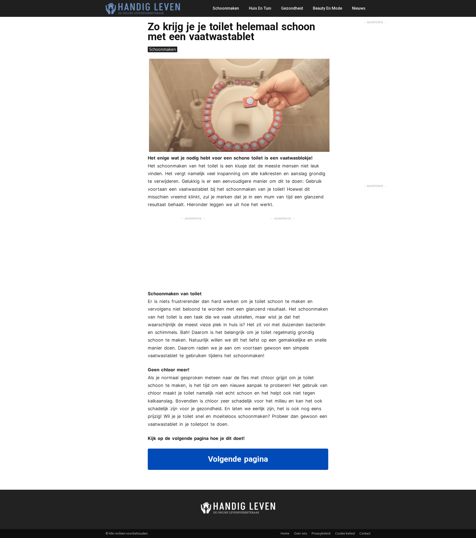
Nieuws (358, 8)
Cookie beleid (345, 533)
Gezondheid (292, 8)
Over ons (300, 533)
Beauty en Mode (327, 8)
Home (285, 533)
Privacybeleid (321, 533)
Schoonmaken (226, 8)
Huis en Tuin (260, 8)
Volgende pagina (238, 459)
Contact (364, 533)
